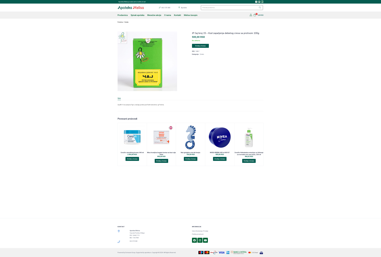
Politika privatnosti (197, 234)
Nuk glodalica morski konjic (190, 152)
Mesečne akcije (154, 15)
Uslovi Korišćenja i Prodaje (200, 231)
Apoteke (184, 8)
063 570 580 (166, 8)
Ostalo (126, 22)
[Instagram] (199, 240)
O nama (167, 15)
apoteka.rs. (148, 252)
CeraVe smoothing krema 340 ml (132, 152)
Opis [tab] (119, 98)
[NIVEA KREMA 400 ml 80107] (220, 137)
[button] (258, 15)
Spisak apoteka (137, 15)
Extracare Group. (130, 252)
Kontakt (177, 15)
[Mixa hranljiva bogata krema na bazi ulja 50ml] (161, 137)
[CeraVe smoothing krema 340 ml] (132, 137)
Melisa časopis (190, 15)
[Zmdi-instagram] (259, 2)
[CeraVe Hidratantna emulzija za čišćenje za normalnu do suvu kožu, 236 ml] (249, 137)
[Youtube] (262, 2)
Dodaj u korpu (200, 46)
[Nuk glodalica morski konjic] (190, 137)
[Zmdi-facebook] (256, 2)
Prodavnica (123, 15)
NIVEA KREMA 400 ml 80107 (220, 152)
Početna (120, 22)
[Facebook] (194, 240)
